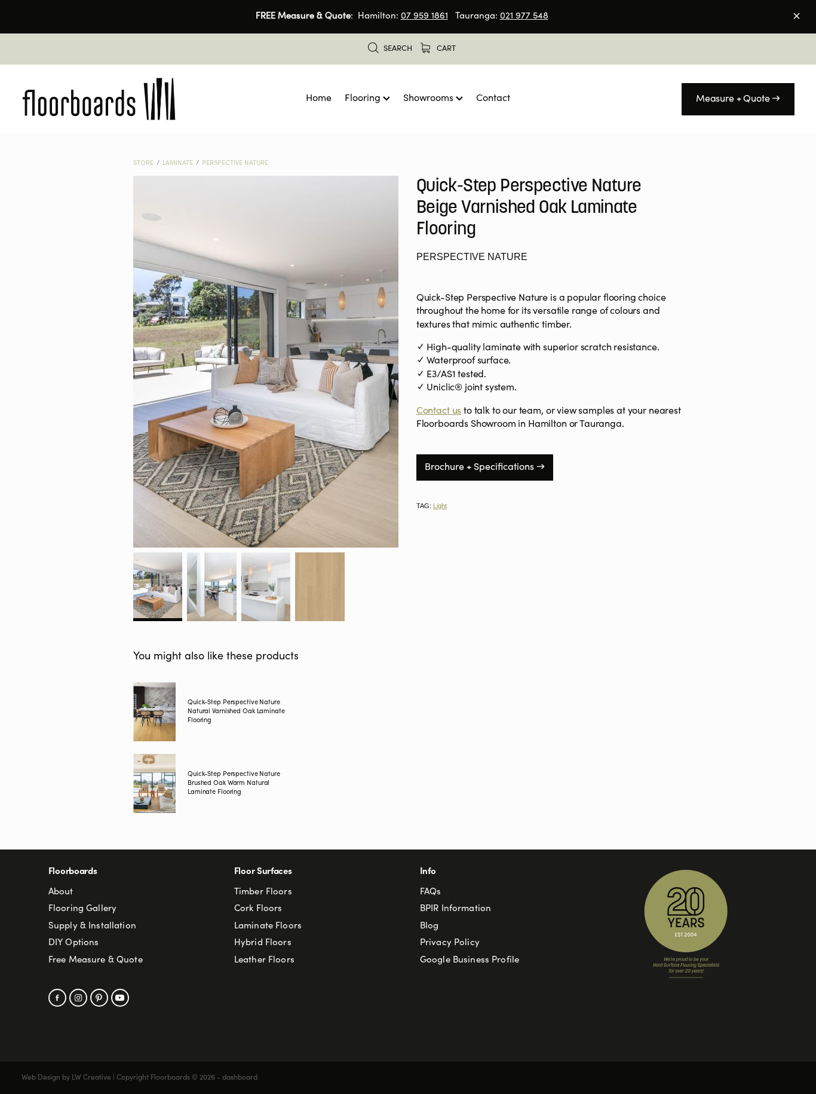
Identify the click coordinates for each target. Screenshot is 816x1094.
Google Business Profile (469, 960)
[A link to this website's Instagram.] (78, 998)
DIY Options (73, 943)
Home (319, 98)
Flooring (364, 98)
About (60, 892)
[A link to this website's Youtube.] (120, 998)
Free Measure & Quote (95, 960)
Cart (445, 49)
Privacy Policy (450, 943)
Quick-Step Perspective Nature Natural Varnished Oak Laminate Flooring (236, 711)
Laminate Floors (268, 926)
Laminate (177, 163)
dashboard (239, 1077)
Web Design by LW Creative (66, 1077)
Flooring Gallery (82, 908)
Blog (429, 926)
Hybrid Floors (263, 943)
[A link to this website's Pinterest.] (99, 998)
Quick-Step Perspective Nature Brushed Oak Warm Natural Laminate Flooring (234, 783)
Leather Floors (264, 960)
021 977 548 (524, 16)
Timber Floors (263, 892)
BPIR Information (455, 908)
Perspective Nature (235, 163)
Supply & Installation (92, 926)
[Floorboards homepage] (99, 99)
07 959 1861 (424, 16)
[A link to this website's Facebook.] (57, 998)
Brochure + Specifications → (485, 467)
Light (440, 505)
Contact (493, 98)
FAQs (430, 892)
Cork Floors (258, 908)
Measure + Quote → (738, 99)
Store (143, 163)
